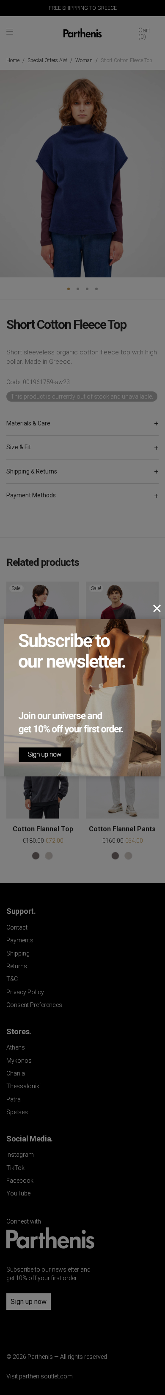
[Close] (157, 608)
